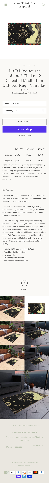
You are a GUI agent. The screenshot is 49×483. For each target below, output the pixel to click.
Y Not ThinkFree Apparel (24, 4)
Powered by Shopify (24, 465)
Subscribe (37, 445)
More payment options (24, 135)
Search (13, 426)
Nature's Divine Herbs (29, 426)
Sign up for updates (24, 432)
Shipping (15, 93)
